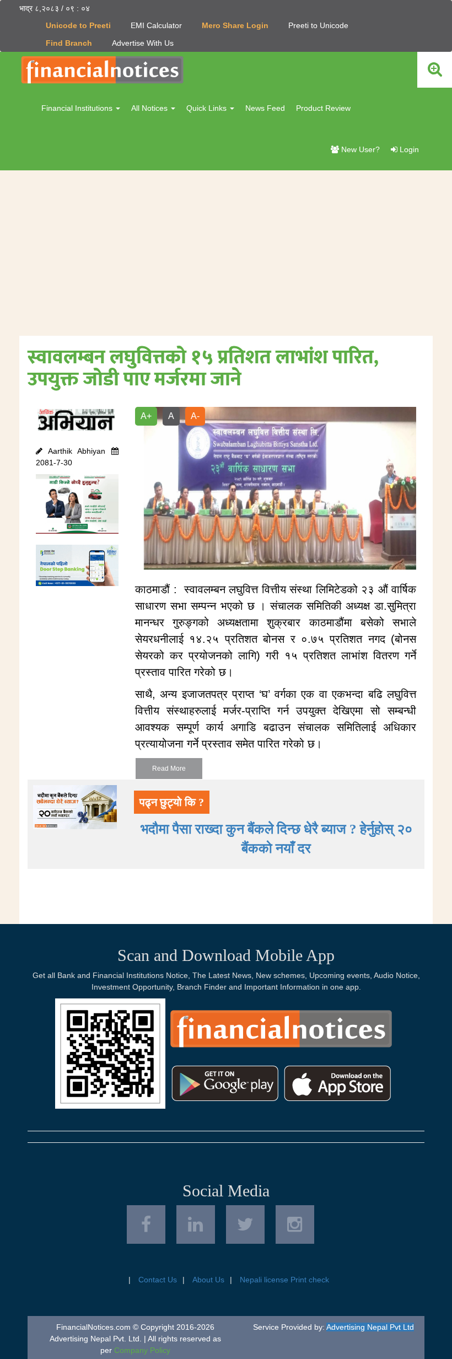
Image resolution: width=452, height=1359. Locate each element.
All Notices (150, 108)
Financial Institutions (78, 108)
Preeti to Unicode (318, 25)
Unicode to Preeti (78, 25)
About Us (208, 1279)
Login (408, 149)
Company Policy (142, 1350)
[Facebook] (146, 1224)
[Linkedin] (195, 1224)
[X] (245, 1224)
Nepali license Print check (284, 1279)
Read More (169, 768)
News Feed (265, 108)
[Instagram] (295, 1224)
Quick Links (207, 108)
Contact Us (157, 1279)
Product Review (323, 108)
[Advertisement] (226, 253)
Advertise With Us (143, 43)
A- (195, 416)
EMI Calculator (156, 25)
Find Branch (69, 43)
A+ (146, 416)
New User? (359, 149)
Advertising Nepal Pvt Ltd (370, 1327)
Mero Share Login (235, 25)
